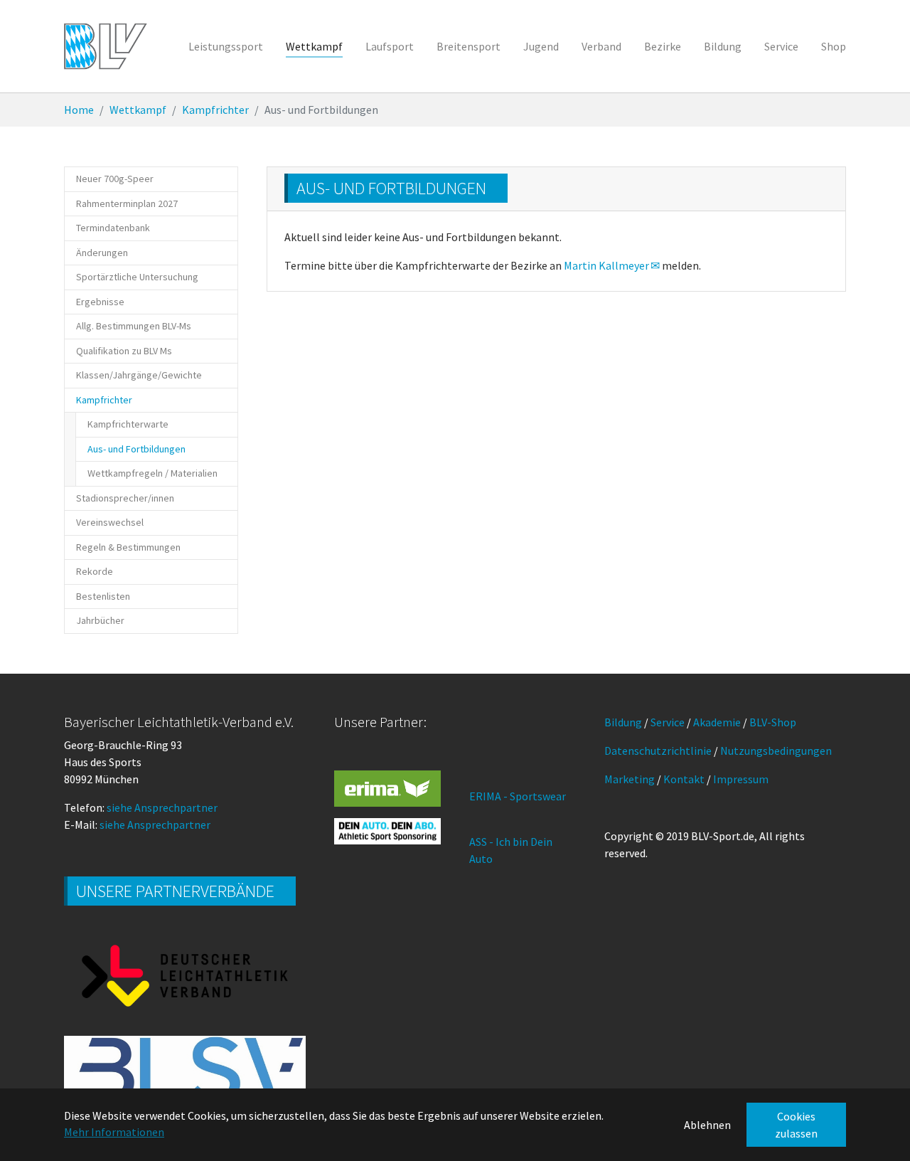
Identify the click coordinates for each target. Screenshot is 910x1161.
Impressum (741, 779)
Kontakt (684, 779)
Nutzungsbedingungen (776, 750)
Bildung (623, 722)
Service (668, 722)
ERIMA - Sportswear (517, 796)
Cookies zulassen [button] (796, 1124)
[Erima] (387, 788)
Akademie (717, 722)
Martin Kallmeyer (606, 265)
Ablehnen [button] (707, 1125)
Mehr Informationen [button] (114, 1132)
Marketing (629, 779)
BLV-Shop (772, 722)
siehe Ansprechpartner (162, 807)
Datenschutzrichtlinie (658, 750)
